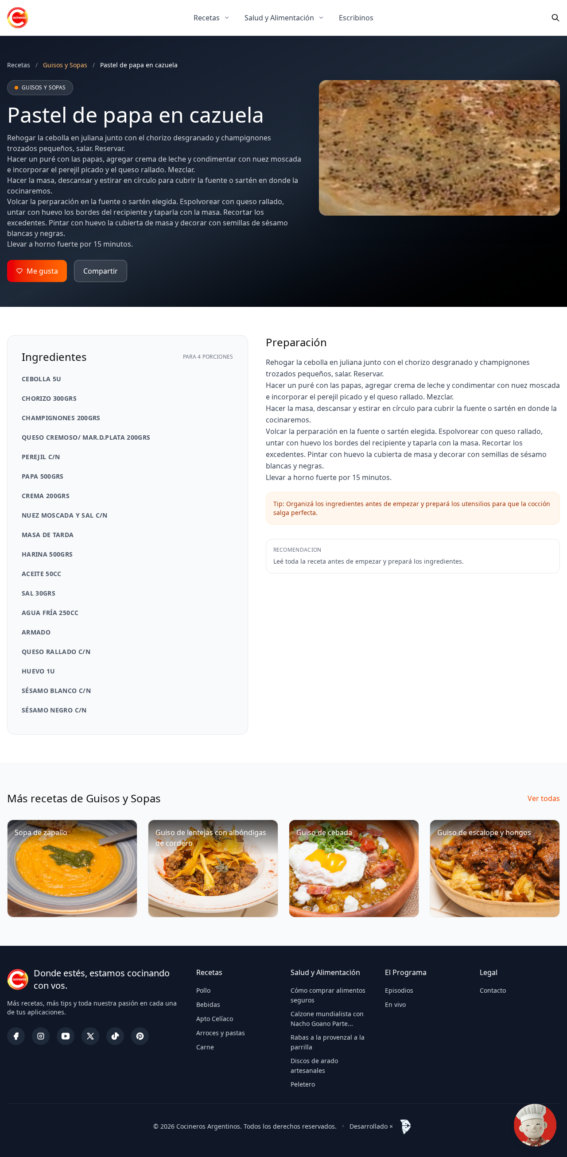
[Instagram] (41, 1036)
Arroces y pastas (220, 1033)
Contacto (493, 990)
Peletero (303, 1084)
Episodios (399, 990)
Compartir (100, 271)
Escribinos (356, 18)
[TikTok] (115, 1036)
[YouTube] (65, 1036)
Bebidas (208, 1004)
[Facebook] (16, 1036)
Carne (205, 1047)
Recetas (207, 18)
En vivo (395, 1004)
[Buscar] (555, 17)
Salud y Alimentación (279, 18)
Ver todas (544, 798)
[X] (90, 1036)
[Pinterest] (140, 1036)
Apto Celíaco (214, 1018)
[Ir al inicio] (17, 17)
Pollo (203, 990)
